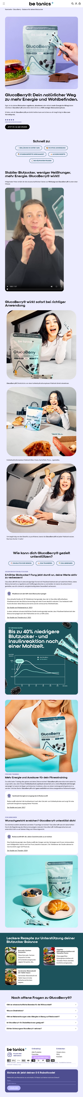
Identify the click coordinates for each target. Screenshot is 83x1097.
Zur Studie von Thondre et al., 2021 (19, 617)
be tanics (19, 1064)
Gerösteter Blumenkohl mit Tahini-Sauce (27, 971)
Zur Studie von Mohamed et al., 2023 (19, 607)
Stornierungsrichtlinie (52, 1062)
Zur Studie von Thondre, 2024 (17, 850)
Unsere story (60, 1052)
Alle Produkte (36, 1052)
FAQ (58, 1054)
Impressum (42, 1062)
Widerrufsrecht (11, 1062)
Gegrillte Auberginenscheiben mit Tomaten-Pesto (65, 951)
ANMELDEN (14, 1088)
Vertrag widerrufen (41, 1057)
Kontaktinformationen (65, 1062)
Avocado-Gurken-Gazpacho (24, 951)
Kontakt (59, 1056)
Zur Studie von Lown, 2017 (16, 807)
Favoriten (35, 1054)
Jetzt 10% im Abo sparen (17, 127)
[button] (72, 4)
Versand (35, 1062)
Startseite (8, 9)
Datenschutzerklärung (23, 1062)
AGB (31, 1062)
